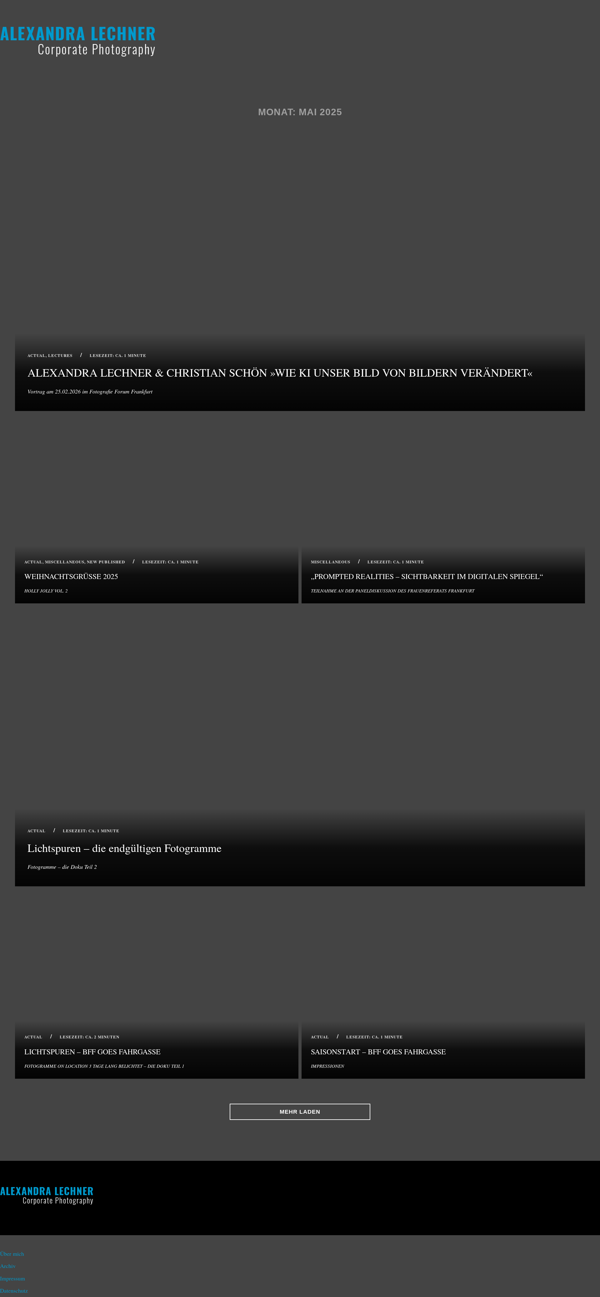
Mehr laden (300, 1112)
